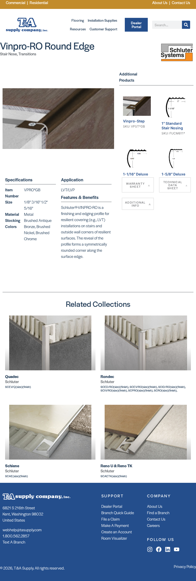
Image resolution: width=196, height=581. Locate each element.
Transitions (27, 53)
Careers (153, 525)
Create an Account (116, 531)
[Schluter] (177, 62)
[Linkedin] (167, 549)
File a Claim (110, 519)
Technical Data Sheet (172, 185)
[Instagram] (150, 549)
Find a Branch (158, 512)
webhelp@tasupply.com (22, 529)
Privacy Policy (185, 566)
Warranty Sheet (135, 185)
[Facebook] (159, 549)
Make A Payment (115, 525)
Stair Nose (8, 53)
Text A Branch (14, 542)
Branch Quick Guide (117, 512)
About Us (154, 506)
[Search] (186, 25)
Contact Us (156, 519)
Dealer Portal (111, 506)
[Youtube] (176, 549)
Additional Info (135, 204)
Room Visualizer (114, 538)
